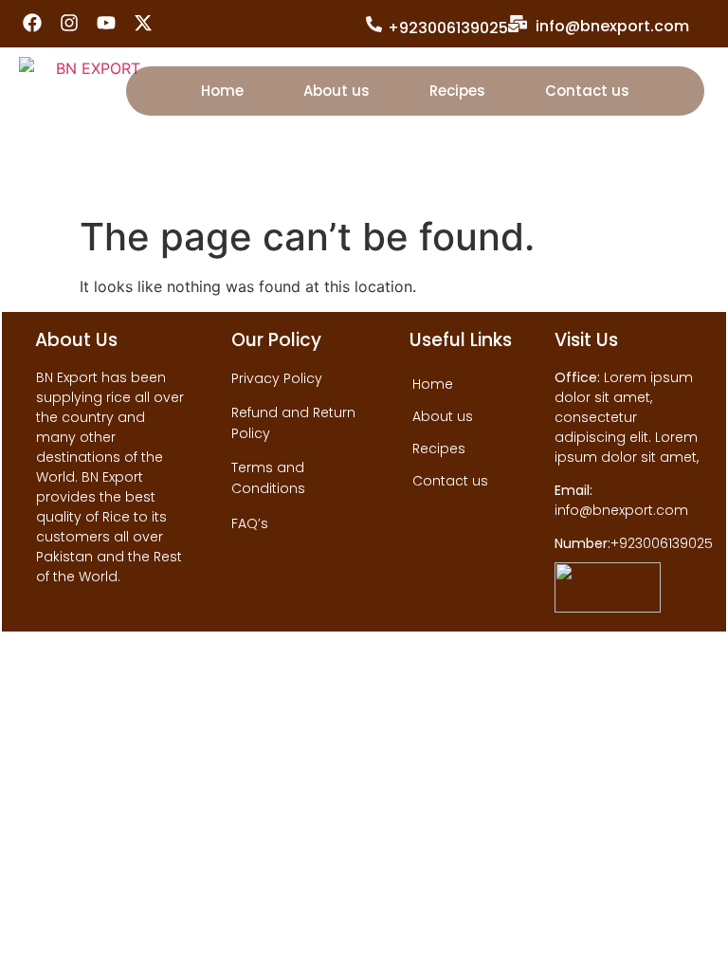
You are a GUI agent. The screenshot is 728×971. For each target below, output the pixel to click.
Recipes (457, 91)
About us (336, 91)
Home (222, 91)
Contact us (587, 91)
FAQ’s (249, 523)
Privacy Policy (276, 378)
